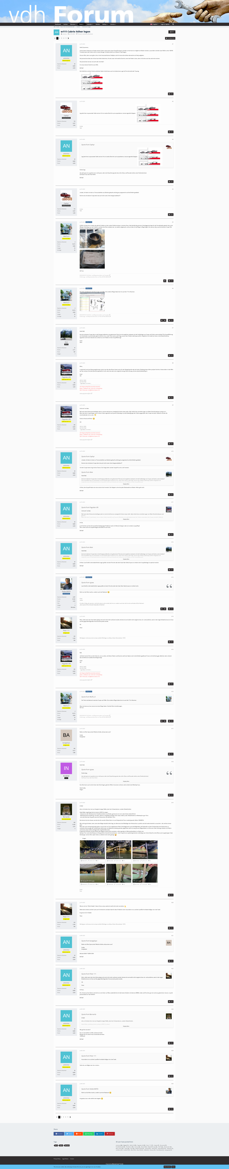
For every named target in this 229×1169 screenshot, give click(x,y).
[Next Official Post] (164, 280)
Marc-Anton (119, 1148)
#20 (172, 902)
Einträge (59, 250)
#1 (172, 44)
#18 (172, 761)
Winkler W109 (138, 1148)
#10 (172, 451)
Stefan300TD (161, 1148)
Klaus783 (139, 1150)
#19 (172, 802)
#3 (172, 139)
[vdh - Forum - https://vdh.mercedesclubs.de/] (114, 6)
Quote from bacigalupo (89, 941)
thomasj (136, 1147)
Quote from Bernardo (88, 1014)
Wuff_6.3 (132, 1145)
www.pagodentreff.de (85, 393)
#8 (172, 363)
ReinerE (143, 1147)
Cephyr (155, 1145)
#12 (172, 542)
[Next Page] (68, 38)
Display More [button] (126, 484)
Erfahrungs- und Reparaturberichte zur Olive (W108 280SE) (94, 277)
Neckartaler (167, 1147)
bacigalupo (167, 1150)
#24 (172, 1050)
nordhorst (118, 1150)
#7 (172, 328)
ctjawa (126, 1148)
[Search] (173, 24)
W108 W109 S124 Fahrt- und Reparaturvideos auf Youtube (94, 275)
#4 (172, 189)
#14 (172, 616)
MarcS (132, 1150)
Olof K (159, 1147)
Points (58, 66)
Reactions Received (61, 64)
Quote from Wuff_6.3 (88, 697)
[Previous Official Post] (161, 320)
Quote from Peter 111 (88, 974)
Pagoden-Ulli (140, 1145)
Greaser (152, 1150)
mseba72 (125, 1150)
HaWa (145, 1150)
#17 (172, 728)
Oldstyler (169, 1148)
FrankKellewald (119, 1147)
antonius (64, 34)
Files (58, 603)
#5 (172, 222)
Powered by (114, 1164)
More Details (167, 1166)
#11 (172, 502)
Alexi (131, 1148)
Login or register (165, 24)
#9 (172, 405)
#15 (172, 649)
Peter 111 (148, 1145)
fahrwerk (67, 1145)
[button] (154, 24)
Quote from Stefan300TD (89, 1089)
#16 (172, 691)
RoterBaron (129, 1147)
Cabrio (61, 1145)
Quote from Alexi (87, 472)
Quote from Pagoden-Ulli (89, 507)
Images (59, 248)
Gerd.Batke (159, 1150)
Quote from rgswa (87, 583)
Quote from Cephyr (88, 145)
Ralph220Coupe (152, 1147)
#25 (172, 1083)
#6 (172, 288)
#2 (172, 101)
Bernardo (162, 1145)
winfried (147, 1148)
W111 (56, 1145)
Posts (58, 68)
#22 (172, 968)
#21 (172, 935)
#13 (172, 577)
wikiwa (153, 1148)
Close (173, 1166)
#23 (172, 1009)
